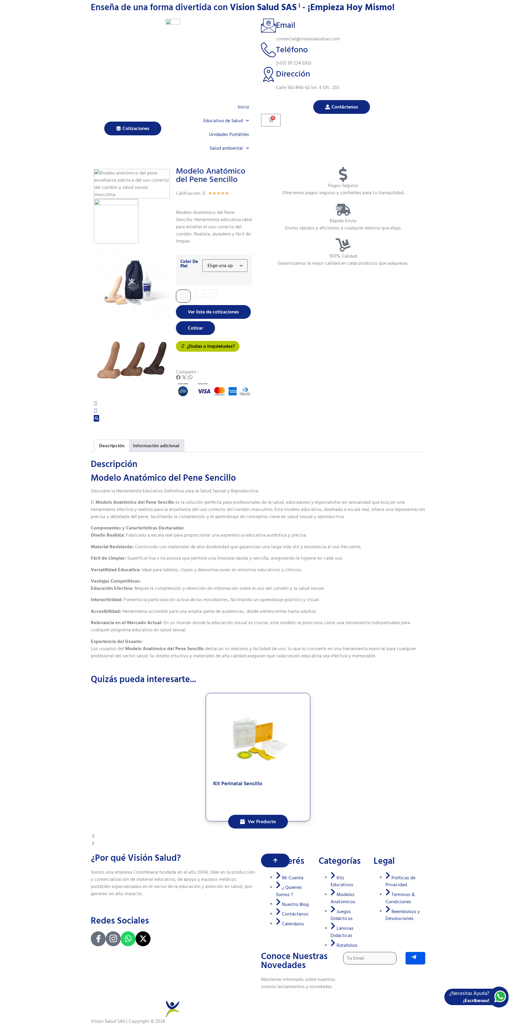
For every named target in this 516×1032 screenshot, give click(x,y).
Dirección (293, 74)
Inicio (243, 107)
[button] (178, 378)
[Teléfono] (268, 49)
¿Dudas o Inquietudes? (210, 346)
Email (285, 25)
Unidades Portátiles (229, 134)
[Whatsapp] (128, 938)
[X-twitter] (143, 938)
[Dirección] (268, 74)
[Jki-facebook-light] (98, 938)
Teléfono (292, 49)
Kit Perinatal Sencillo (237, 783)
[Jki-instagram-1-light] (113, 938)
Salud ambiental (226, 148)
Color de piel (189, 263)
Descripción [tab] (112, 446)
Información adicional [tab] (156, 446)
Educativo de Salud (223, 121)
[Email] (268, 25)
